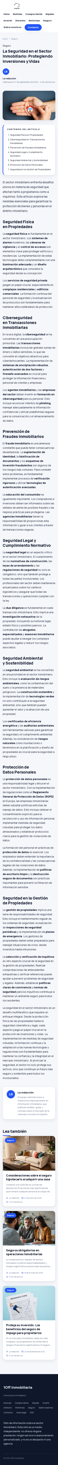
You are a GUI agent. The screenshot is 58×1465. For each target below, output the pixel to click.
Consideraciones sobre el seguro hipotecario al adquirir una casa (29, 1177)
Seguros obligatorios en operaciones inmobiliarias (24, 1252)
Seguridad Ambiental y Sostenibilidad (29, 160)
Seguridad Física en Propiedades (26, 134)
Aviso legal (21, 1412)
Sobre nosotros (12, 27)
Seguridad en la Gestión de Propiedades (30, 169)
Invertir (8, 20)
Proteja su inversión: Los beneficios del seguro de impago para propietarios (23, 1329)
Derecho (20, 20)
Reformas (34, 20)
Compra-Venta (33, 14)
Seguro (47, 20)
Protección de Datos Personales (26, 164)
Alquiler (50, 14)
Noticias (17, 14)
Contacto (33, 27)
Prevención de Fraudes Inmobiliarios (28, 147)
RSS (32, 1412)
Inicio (7, 14)
